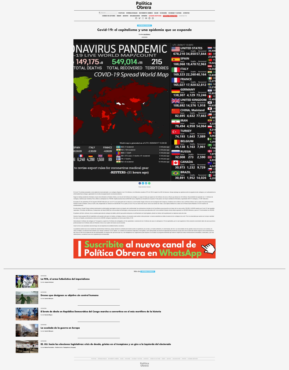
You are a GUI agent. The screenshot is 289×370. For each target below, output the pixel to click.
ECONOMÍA (163, 13)
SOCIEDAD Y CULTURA (174, 13)
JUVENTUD (186, 13)
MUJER (156, 13)
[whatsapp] (149, 183)
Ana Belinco (146, 34)
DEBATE (119, 15)
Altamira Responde (193, 358)
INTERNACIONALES (131, 13)
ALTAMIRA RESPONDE (155, 15)
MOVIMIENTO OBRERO (146, 13)
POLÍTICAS (121, 13)
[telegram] (146, 183)
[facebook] (140, 183)
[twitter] (143, 183)
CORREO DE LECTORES (108, 15)
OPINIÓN (144, 15)
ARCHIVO (125, 15)
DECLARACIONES (135, 15)
